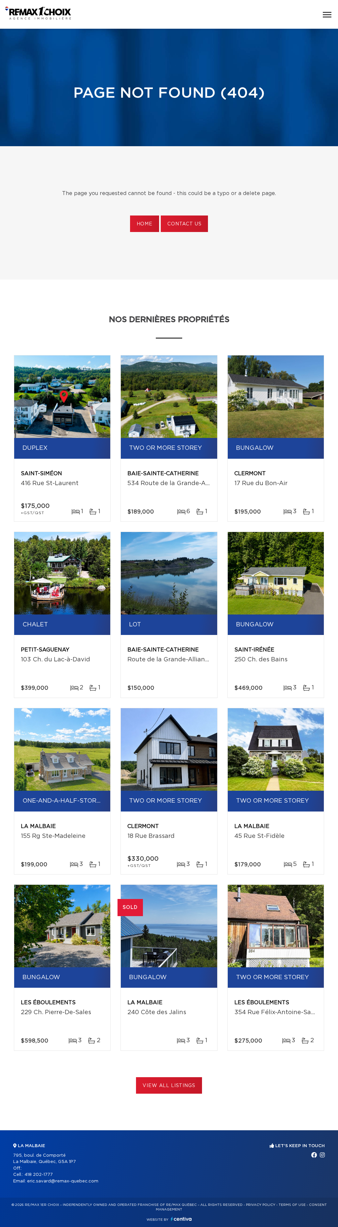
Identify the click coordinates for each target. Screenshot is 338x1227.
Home (144, 224)
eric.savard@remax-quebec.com (62, 1181)
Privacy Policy (260, 1205)
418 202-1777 (38, 1175)
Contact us (184, 224)
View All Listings (169, 1085)
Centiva (181, 1219)
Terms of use (292, 1205)
